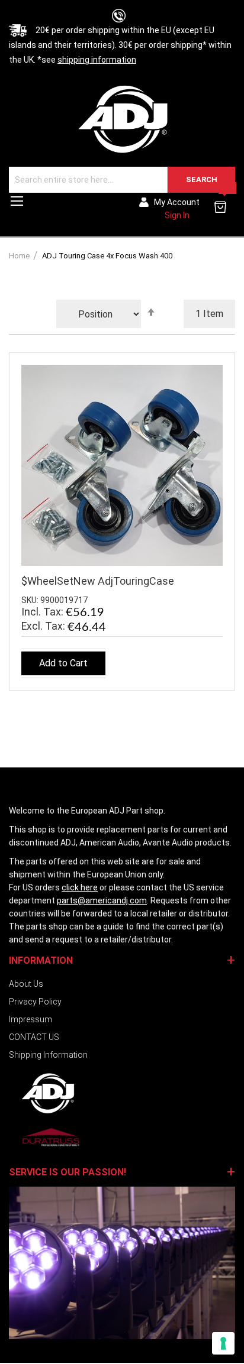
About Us (26, 984)
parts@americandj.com (102, 900)
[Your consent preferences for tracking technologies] (223, 1343)
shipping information (96, 59)
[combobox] (122, 180)
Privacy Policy (35, 1001)
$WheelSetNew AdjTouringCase (97, 581)
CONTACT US (34, 1037)
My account (177, 202)
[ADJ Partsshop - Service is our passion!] (122, 118)
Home (20, 255)
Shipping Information (48, 1055)
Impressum (30, 1019)
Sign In (177, 215)
